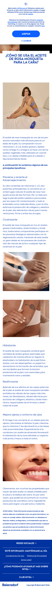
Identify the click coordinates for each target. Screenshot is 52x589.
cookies (30, 14)
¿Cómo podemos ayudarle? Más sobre (26, 568)
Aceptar (26, 34)
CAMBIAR (26, 41)
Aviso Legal (26, 560)
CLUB (25, 577)
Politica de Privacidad (37, 556)
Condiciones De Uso (15, 556)
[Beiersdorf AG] (10, 585)
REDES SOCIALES (25, 543)
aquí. (43, 26)
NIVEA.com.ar (22, 8)
